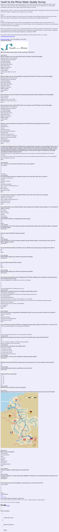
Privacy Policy (41, 499)
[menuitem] (31, 515)
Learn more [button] (23, 39)
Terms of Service (32, 499)
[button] (29, 162)
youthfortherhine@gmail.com (8, 36)
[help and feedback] (1, 508)
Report (18, 502)
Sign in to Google (5, 39)
